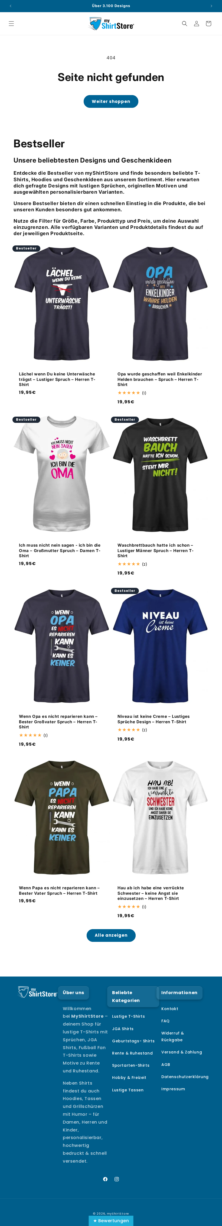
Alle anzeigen (111, 935)
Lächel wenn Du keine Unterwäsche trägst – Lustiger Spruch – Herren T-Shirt (57, 379)
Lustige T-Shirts (128, 1016)
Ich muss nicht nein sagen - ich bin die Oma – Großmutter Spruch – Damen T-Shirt (59, 550)
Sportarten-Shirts (130, 1065)
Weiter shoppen (111, 101)
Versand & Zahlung (181, 1052)
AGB (165, 1064)
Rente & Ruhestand (132, 1053)
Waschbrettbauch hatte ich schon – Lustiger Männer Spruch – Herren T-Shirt (155, 550)
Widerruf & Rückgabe (172, 1036)
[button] (11, 24)
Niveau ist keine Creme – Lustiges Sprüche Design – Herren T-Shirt (153, 719)
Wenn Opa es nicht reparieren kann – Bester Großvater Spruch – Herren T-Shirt (58, 721)
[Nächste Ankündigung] (211, 6)
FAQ (165, 1021)
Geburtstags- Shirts (133, 1041)
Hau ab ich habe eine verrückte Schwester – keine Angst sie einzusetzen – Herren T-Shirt (150, 893)
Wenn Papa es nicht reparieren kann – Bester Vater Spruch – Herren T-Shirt (59, 890)
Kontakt (169, 1008)
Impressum (173, 1089)
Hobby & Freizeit (129, 1077)
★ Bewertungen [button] (111, 1221)
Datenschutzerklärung (185, 1076)
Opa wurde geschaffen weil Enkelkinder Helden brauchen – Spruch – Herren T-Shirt (159, 379)
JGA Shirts (123, 1029)
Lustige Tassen (127, 1090)
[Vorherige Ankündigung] (11, 6)
